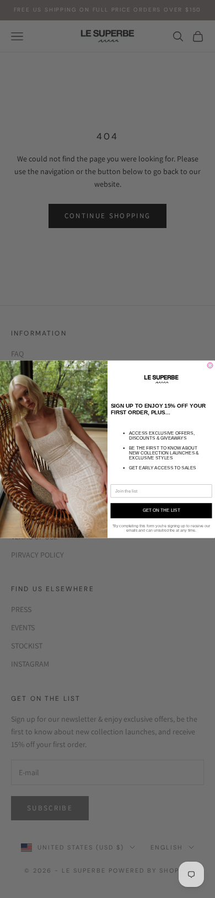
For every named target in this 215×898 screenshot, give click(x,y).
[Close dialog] (210, 365)
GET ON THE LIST (161, 510)
